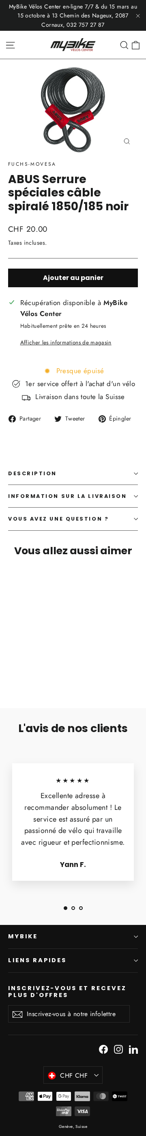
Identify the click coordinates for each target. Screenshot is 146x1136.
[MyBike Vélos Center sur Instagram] (118, 1048)
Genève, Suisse (73, 1126)
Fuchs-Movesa (32, 164)
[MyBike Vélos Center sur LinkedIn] (133, 1048)
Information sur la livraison (67, 496)
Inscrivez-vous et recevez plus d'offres (67, 991)
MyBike (23, 936)
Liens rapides (37, 960)
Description (32, 473)
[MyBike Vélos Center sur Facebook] (103, 1048)
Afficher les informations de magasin (66, 342)
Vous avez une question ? (58, 518)
